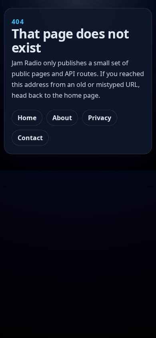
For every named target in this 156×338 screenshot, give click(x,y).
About (62, 117)
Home (27, 117)
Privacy (99, 117)
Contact (30, 137)
